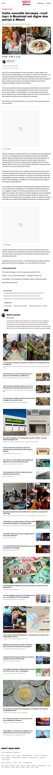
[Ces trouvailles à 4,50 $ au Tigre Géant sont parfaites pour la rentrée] (43, 475)
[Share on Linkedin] (12, 57)
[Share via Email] (17, 57)
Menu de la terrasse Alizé (10, 282)
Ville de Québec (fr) (42, 765)
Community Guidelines (6, 757)
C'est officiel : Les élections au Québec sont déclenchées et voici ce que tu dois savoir (17, 731)
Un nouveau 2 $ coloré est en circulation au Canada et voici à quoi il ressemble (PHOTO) (25, 709)
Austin (32, 767)
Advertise (8, 755)
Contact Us (36, 755)
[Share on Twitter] (14, 57)
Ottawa (17, 765)
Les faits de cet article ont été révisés (9, 65)
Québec (15, 762)
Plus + (6, 310)
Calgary (29, 765)
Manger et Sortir (7, 9)
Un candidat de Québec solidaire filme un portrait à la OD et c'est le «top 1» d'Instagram (19, 670)
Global (20, 762)
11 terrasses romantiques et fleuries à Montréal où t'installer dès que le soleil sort (26, 363)
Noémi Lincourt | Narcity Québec (20, 53)
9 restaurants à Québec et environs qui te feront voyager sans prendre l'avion (19, 399)
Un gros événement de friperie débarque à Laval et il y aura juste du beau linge (25, 512)
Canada (7, 762)
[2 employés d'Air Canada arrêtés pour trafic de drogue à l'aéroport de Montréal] (43, 660)
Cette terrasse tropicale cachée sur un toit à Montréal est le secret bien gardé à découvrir (18, 387)
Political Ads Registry (33, 757)
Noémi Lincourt (10, 60)
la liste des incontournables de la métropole (24, 96)
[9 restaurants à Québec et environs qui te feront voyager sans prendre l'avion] (43, 401)
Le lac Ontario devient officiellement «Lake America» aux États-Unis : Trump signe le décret (26, 635)
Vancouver (23, 765)
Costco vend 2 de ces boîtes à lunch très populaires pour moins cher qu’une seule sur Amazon (17, 449)
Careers (18, 755)
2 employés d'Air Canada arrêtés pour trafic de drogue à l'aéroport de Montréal (18, 658)
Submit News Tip (44, 755)
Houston (37, 767)
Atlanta (27, 767)
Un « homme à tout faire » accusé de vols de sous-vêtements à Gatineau (17, 719)
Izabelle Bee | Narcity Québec (8, 53)
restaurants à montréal (20, 306)
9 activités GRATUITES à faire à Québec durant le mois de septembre (19, 534)
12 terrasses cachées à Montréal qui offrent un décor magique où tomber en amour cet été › (23, 293)
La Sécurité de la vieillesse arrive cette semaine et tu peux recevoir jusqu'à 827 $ (25, 586)
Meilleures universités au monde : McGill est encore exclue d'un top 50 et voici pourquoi (17, 645)
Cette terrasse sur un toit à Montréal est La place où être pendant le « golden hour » (17, 374)
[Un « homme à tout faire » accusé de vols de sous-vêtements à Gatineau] (43, 722)
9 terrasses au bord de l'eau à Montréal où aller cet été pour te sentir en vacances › (21, 295)
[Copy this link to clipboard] (19, 57)
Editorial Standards (17, 757)
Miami (17, 767)
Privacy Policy (42, 757)
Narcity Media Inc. (16, 752)
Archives (13, 755)
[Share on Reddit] (10, 57)
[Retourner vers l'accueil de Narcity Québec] (26, 2)
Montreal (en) (7, 767)
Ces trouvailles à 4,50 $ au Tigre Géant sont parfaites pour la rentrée (17, 473)
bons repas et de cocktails (21, 81)
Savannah (22, 767)
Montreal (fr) (12, 765)
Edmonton (34, 765)
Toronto (6, 765)
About (3, 755)
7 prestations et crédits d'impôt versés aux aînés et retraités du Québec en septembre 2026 (19, 522)
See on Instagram (7, 148)
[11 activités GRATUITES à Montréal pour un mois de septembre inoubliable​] (43, 549)
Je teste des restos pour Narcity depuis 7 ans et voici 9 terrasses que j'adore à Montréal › (23, 298)
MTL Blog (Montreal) (27, 762)
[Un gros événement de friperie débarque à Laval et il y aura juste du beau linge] (26, 496)
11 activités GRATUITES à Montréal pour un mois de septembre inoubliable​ (19, 547)
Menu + (4, 3)
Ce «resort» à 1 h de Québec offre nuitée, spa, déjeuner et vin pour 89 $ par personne (18, 461)
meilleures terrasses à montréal (38, 306)
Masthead (25, 757)
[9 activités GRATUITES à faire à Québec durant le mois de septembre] (43, 537)
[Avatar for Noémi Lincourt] (3, 315)
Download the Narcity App (27, 755)
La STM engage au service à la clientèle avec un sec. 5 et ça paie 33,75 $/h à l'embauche (19, 596)
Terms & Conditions (6, 759)
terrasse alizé (8, 306)
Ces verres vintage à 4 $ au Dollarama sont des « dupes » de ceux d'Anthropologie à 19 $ (25, 438)
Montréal (26, 4)
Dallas (13, 767)
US (11, 762)
